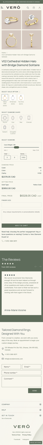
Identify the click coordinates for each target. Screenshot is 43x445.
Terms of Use (16, 435)
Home (4, 53)
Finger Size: (6, 200)
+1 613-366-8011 (10, 241)
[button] (28, 7)
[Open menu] (3, 7)
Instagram (25, 439)
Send (34, 391)
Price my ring (35, 442)
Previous (36, 266)
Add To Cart (21, 225)
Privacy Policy (26, 435)
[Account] (39, 7)
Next (40, 266)
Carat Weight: (9, 145)
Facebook (17, 439)
